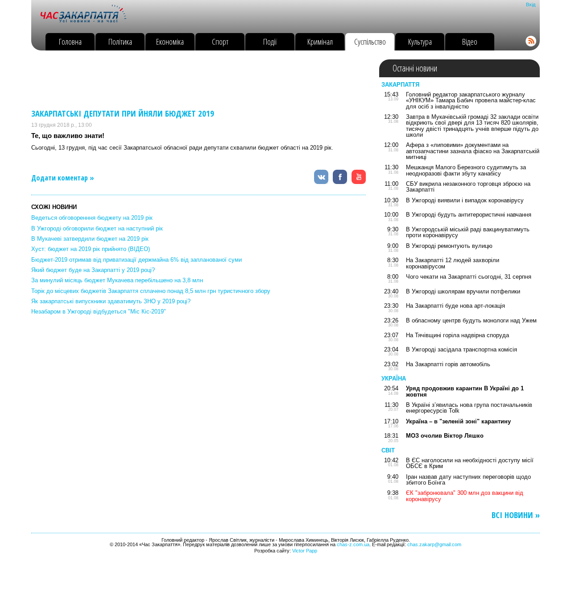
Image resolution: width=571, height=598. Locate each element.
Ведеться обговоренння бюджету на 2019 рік (92, 218)
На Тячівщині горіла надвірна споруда (457, 335)
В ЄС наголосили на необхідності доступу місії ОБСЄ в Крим (470, 463)
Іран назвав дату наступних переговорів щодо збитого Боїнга (468, 479)
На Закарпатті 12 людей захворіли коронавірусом (452, 263)
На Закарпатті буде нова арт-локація (455, 305)
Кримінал (320, 41)
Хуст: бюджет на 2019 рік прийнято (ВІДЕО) (90, 249)
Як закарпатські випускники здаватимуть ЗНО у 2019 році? (110, 301)
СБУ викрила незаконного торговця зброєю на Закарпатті (468, 186)
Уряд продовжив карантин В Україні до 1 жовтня (465, 391)
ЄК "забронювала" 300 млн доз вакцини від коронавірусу (464, 495)
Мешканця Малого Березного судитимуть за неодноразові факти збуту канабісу (466, 170)
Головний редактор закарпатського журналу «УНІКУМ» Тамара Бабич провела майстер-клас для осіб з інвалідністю (471, 100)
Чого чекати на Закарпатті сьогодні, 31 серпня (468, 276)
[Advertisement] (193, 79)
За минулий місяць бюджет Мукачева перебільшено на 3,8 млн (117, 280)
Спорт (220, 41)
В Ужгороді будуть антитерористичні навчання (468, 214)
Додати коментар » (62, 177)
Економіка (170, 41)
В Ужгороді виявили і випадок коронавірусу (465, 200)
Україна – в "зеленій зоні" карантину (458, 421)
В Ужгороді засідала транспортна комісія (461, 349)
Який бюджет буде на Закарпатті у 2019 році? (93, 270)
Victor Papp (304, 550)
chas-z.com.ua (353, 544)
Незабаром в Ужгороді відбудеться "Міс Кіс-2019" (98, 311)
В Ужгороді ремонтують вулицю (449, 246)
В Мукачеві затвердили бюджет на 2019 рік (90, 239)
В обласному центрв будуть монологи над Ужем (471, 320)
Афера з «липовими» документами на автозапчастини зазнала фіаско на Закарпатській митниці (472, 151)
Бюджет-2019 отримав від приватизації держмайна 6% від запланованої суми (136, 260)
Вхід (530, 4)
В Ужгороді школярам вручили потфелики (463, 291)
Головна (70, 41)
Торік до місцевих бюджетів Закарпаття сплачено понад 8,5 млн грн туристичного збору (150, 291)
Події (270, 41)
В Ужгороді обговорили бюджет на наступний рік (97, 228)
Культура (420, 41)
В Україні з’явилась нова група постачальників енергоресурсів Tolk (469, 407)
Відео (469, 41)
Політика (120, 41)
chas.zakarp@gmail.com (434, 544)
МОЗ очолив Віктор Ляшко (445, 435)
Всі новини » (516, 515)
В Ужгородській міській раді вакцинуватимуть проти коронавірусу (468, 232)
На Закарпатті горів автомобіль (448, 364)
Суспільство (370, 41)
